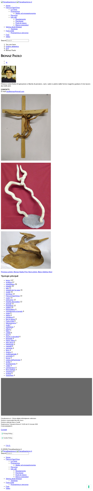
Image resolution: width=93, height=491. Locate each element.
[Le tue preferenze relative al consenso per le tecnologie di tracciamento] (88, 486)
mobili (8, 292)
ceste (8, 313)
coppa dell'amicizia (13, 360)
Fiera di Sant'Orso (13, 7)
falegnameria (11, 323)
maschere (9, 375)
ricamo (8, 352)
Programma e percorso (19, 33)
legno (8, 280)
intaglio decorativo (13, 302)
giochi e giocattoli (12, 337)
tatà (7, 288)
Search (3, 40)
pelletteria (9, 327)
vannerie (9, 348)
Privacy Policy (7, 433)
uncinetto (9, 356)
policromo (9, 300)
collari (8, 366)
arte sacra (10, 342)
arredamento (11, 364)
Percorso (14, 15)
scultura (9, 282)
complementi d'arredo (14, 311)
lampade (9, 338)
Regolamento (21, 19)
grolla (8, 362)
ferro (7, 350)
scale (8, 325)
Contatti (4, 430)
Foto (7, 35)
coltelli (8, 333)
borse (8, 358)
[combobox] (17, 40)
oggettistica (10, 284)
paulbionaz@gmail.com (15, 91)
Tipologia (14, 29)
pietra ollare (10, 340)
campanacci (10, 368)
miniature (9, 317)
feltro (8, 331)
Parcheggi (19, 21)
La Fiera (14, 9)
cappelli (9, 346)
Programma (15, 11)
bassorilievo (10, 309)
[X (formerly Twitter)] (7, 63)
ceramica (9, 371)
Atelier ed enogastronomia (26, 13)
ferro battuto (10, 369)
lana (7, 335)
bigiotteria (9, 305)
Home (8, 6)
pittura (8, 329)
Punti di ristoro (21, 23)
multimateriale (11, 354)
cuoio (8, 298)
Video (8, 37)
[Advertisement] (46, 397)
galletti (8, 307)
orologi (8, 373)
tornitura (9, 294)
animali (8, 304)
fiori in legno (10, 319)
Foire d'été (10, 31)
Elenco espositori (22, 25)
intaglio (8, 286)
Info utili (14, 17)
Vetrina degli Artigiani (14, 27)
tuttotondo (10, 344)
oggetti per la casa (13, 290)
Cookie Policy (7, 438)
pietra (8, 315)
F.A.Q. (8, 446)
